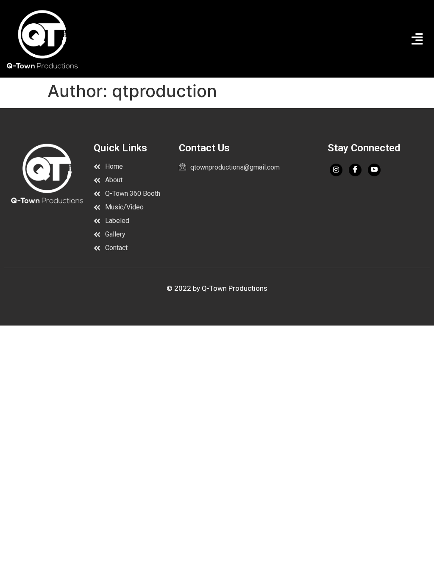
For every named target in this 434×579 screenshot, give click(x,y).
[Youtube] (374, 170)
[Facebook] (355, 170)
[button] (417, 39)
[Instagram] (336, 170)
